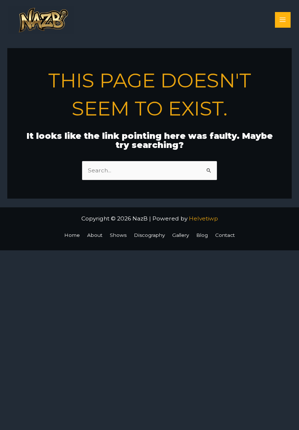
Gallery (180, 235)
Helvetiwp (203, 218)
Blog (202, 235)
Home (72, 235)
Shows (118, 235)
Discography (149, 235)
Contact (225, 235)
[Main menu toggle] (283, 20)
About (94, 235)
